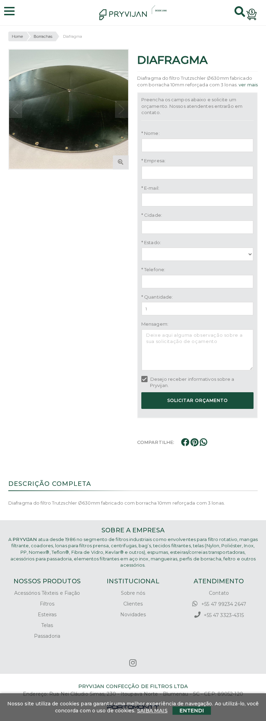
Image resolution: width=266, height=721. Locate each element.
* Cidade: (151, 215)
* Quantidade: (157, 297)
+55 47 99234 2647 (223, 604)
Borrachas (43, 36)
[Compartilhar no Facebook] (185, 443)
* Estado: (151, 242)
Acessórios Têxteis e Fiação (47, 593)
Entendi (191, 710)
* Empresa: (153, 160)
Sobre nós (133, 593)
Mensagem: (154, 324)
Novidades (133, 614)
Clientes (133, 604)
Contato (219, 593)
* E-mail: (150, 188)
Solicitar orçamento (197, 400)
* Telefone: (153, 269)
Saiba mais (152, 710)
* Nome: (150, 133)
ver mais (248, 84)
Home (17, 36)
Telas (47, 625)
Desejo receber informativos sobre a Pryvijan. (191, 382)
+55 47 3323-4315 (223, 615)
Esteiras (47, 614)
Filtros (47, 604)
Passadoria (47, 636)
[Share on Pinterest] (195, 443)
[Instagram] (133, 663)
